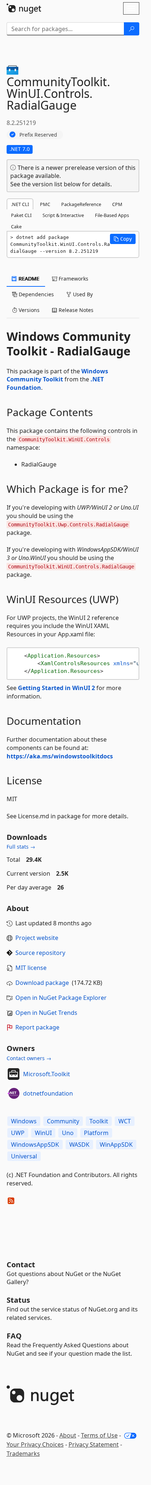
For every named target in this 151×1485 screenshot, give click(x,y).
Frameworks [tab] (72, 278)
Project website (36, 938)
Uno (68, 1133)
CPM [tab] (117, 204)
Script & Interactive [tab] (63, 215)
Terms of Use (99, 1435)
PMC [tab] (45, 204)
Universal (24, 1156)
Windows (24, 1121)
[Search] (131, 28)
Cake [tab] (16, 226)
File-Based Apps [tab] (112, 215)
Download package (42, 983)
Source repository (40, 953)
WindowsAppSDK (35, 1145)
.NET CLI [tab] (20, 204)
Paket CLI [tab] (21, 215)
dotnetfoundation (48, 1093)
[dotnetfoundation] (13, 1093)
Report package (37, 1027)
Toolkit (98, 1121)
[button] (123, 239)
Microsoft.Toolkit (46, 1074)
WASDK (79, 1145)
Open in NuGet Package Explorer (61, 998)
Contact (21, 1264)
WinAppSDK (116, 1145)
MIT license (31, 968)
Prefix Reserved (38, 134)
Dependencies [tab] (35, 294)
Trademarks (23, 1454)
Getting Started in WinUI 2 (56, 688)
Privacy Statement (94, 1444)
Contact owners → (29, 1058)
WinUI (43, 1133)
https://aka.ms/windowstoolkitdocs (60, 756)
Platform (96, 1133)
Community (63, 1121)
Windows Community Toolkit (57, 375)
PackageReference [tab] (81, 204)
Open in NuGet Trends (46, 1013)
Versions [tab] (28, 309)
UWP (18, 1133)
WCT (124, 1121)
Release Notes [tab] (75, 309)
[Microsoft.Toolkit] (13, 1074)
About (67, 1435)
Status (18, 1300)
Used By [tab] (82, 294)
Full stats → (21, 846)
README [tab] (28, 278)
